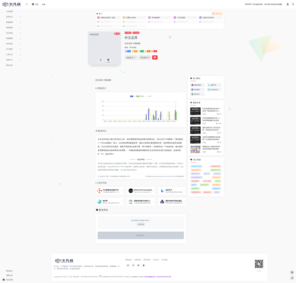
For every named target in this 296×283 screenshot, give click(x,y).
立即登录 (141, 224)
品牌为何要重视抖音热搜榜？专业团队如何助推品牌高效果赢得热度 (211, 138)
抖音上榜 (207, 181)
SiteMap (127, 277)
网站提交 (128, 260)
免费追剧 (216, 188)
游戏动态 (215, 170)
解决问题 (204, 185)
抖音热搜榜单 (197, 177)
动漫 (216, 192)
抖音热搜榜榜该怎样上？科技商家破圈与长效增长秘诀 (211, 119)
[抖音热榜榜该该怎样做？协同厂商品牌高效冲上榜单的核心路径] (195, 111)
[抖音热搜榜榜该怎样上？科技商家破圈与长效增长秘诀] (195, 121)
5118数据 (168, 139)
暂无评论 (103, 210)
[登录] (288, 4)
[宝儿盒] (64, 261)
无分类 (217, 174)
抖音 (218, 181)
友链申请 (137, 260)
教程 (194, 185)
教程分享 (195, 174)
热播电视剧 (196, 192)
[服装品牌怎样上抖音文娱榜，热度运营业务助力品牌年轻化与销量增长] (195, 130)
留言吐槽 (146, 260)
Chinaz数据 (106, 143)
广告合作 (156, 260)
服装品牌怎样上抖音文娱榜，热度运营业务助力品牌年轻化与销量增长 (211, 129)
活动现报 (215, 166)
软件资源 (216, 185)
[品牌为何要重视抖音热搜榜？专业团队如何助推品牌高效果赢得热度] (195, 140)
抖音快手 (196, 166)
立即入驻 (218, 14)
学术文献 (136, 33)
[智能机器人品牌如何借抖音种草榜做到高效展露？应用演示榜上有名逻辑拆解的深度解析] (195, 149)
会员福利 (195, 188)
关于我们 (165, 260)
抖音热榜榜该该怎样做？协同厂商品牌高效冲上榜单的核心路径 (211, 110)
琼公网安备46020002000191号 (112, 277)
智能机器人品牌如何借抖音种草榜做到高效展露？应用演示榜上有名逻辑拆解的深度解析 (211, 147)
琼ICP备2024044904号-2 (90, 277)
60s (206, 174)
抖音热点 (216, 177)
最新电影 (207, 192)
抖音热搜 (195, 181)
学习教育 (128, 33)
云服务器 (196, 170)
